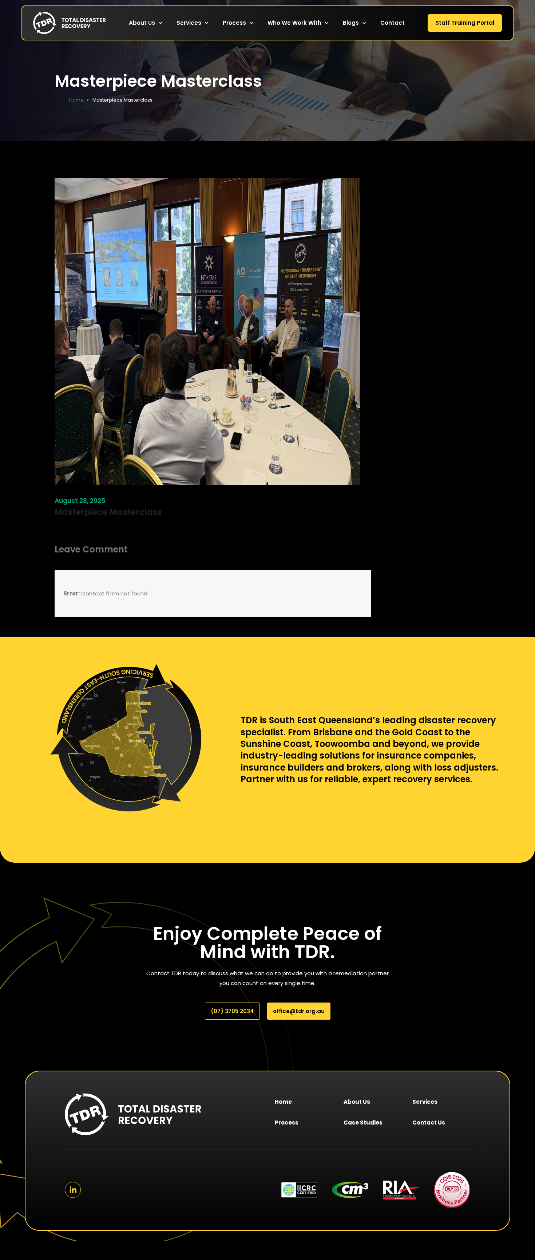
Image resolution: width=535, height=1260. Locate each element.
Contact (392, 23)
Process (234, 23)
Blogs (351, 23)
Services (189, 23)
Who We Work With (294, 23)
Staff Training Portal (464, 23)
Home (76, 100)
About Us (142, 23)
